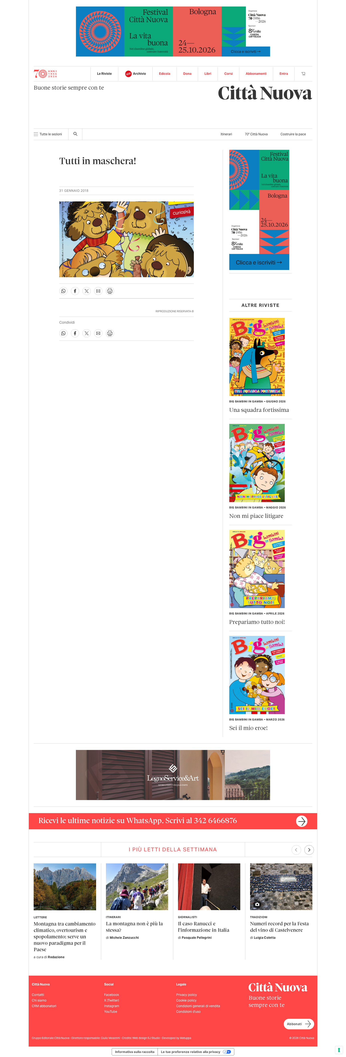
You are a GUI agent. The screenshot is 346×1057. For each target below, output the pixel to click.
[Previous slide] (296, 850)
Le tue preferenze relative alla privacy (190, 1052)
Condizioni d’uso (188, 1012)
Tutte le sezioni (51, 134)
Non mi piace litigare (256, 516)
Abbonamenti (256, 74)
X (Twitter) (111, 1000)
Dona (187, 74)
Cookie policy (186, 1000)
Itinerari (226, 134)
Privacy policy (186, 995)
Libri (207, 74)
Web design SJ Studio (146, 1038)
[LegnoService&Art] (173, 775)
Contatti (38, 995)
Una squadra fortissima (259, 410)
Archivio (139, 74)
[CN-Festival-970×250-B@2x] (173, 31)
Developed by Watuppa (176, 1038)
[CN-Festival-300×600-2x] (259, 209)
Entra (284, 74)
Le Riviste (104, 74)
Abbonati (294, 1024)
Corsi (228, 74)
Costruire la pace (293, 134)
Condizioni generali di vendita (198, 1006)
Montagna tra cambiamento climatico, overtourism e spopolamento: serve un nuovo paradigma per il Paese (65, 937)
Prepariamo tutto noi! (257, 622)
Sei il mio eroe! (248, 728)
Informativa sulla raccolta (134, 1052)
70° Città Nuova (256, 134)
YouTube (110, 1012)
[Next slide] (309, 850)
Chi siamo (39, 1000)
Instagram (111, 1006)
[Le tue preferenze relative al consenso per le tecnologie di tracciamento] (339, 1050)
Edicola (164, 74)
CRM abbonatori (44, 1006)
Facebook (111, 995)
